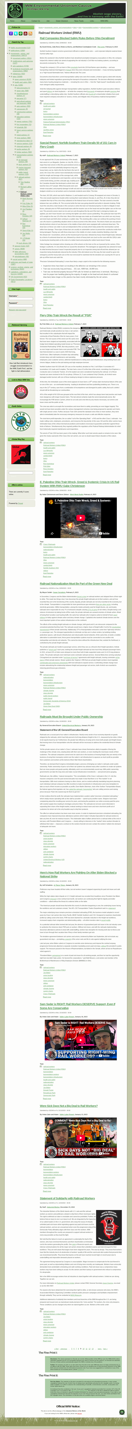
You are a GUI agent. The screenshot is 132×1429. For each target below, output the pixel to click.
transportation (48, 680)
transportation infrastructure (53, 117)
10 (83, 1349)
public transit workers (50, 696)
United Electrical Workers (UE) (54, 860)
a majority (67, 939)
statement (112, 908)
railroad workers (106, 27)
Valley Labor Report (67, 1017)
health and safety (49, 106)
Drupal (20, 503)
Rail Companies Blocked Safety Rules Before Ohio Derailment (77, 38)
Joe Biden (46, 704)
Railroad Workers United (56, 155)
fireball (68, 70)
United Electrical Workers (71, 725)
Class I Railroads (49, 544)
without (103, 946)
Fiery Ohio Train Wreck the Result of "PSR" (66, 315)
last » (105, 1349)
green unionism (48, 119)
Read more (47, 136)
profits (108, 920)
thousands (91, 91)
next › (100, 1349)
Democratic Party (49, 1095)
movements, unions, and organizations (58, 27)
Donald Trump (48, 1090)
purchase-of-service (71, 657)
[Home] (66, 18)
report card (52, 650)
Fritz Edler (46, 466)
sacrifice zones (48, 130)
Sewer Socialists (59, 592)
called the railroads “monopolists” (80, 789)
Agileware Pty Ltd (72, 1420)
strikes (45, 849)
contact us (81, 1369)
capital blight (47, 297)
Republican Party (49, 1093)
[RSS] (9, 1406)
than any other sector (103, 604)
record (103, 920)
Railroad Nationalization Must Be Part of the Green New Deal (76, 583)
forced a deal (81, 596)
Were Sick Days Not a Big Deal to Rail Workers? (69, 1105)
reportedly (74, 67)
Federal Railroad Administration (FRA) (56, 122)
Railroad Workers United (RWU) (54, 124)
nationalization (48, 550)
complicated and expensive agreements (54, 663)
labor (75, 27)
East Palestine (48, 132)
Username (13, 296)
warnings (113, 91)
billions (49, 91)
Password (13, 303)
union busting (48, 839)
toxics (45, 111)
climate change (48, 691)
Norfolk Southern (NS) (51, 568)
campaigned (56, 955)
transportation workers (91, 27)
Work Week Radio (76, 494)
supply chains (48, 857)
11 (86, 1349)
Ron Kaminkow (48, 464)
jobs (79, 27)
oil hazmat (47, 109)
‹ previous (63, 1349)
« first (56, 1349)
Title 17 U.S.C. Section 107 (79, 1390)
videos (45, 571)
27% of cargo (92, 610)
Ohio (45, 127)
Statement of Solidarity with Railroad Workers (67, 1198)
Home (41, 27)
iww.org (79, 1413)
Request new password (17, 310)
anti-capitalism (48, 852)
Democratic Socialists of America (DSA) (57, 701)
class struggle (48, 693)
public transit (47, 698)
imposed (53, 899)
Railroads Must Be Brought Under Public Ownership (71, 716)
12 (89, 1349)
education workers (49, 846)
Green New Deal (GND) (51, 706)
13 (93, 1349)
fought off (92, 94)
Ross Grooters (48, 469)
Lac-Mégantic (48, 292)
